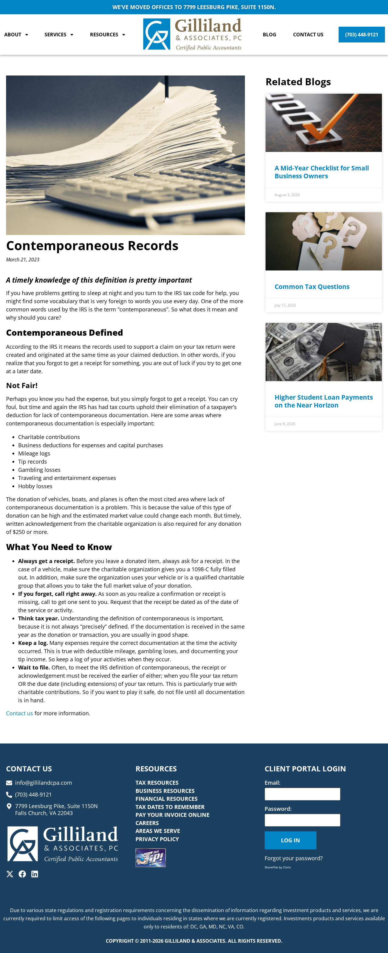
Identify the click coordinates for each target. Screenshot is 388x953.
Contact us (19, 713)
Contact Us (308, 34)
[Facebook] (22, 874)
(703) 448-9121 (361, 34)
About (12, 34)
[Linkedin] (34, 874)
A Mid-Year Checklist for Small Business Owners (322, 172)
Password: (278, 808)
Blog (269, 34)
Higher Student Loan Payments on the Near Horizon (324, 401)
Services (55, 34)
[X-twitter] (10, 874)
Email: (272, 782)
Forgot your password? (294, 858)
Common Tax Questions (312, 286)
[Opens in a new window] (150, 857)
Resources (104, 34)
